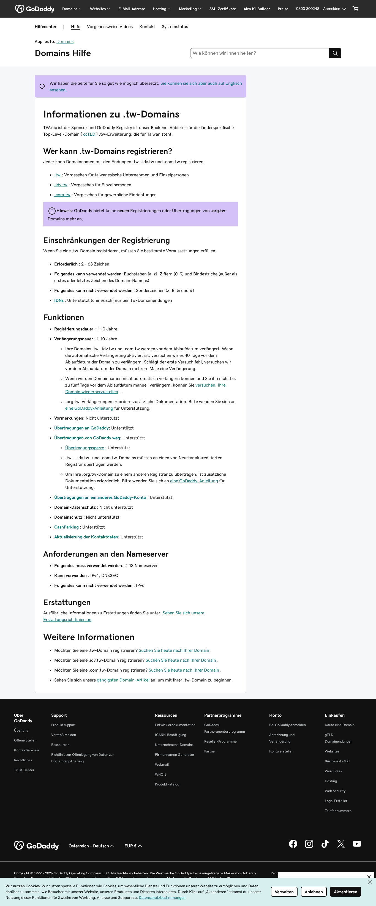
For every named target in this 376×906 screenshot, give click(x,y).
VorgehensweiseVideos (110, 26)
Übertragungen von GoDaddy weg (87, 438)
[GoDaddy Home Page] (37, 845)
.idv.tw (60, 184)
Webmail (162, 764)
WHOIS (161, 774)
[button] (369, 877)
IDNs (59, 300)
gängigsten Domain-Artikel (123, 680)
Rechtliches (23, 760)
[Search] (335, 53)
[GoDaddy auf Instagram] (309, 847)
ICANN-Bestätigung (170, 735)
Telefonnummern (338, 810)
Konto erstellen (281, 751)
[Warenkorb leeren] (355, 9)
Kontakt (147, 26)
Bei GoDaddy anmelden (287, 725)
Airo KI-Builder (257, 9)
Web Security (335, 791)
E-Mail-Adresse (131, 9)
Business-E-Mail (337, 761)
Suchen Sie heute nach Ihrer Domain (174, 650)
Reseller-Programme (220, 741)
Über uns (21, 730)
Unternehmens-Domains (174, 744)
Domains (64, 41)
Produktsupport (63, 725)
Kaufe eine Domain (340, 725)
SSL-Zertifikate (222, 9)
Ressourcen (60, 744)
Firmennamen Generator (174, 754)
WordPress (333, 771)
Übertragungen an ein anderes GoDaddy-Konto (100, 497)
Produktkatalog (167, 784)
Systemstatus (175, 26)
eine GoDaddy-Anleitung (89, 408)
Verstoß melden (63, 735)
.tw (57, 175)
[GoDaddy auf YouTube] (357, 847)
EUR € (130, 846)
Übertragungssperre (84, 447)
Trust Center (24, 770)
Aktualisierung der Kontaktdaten (86, 537)
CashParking (66, 527)
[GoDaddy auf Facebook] (293, 847)
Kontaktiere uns (26, 750)
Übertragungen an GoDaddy (81, 428)
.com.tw (62, 194)
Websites (332, 751)
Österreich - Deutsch (89, 846)
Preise (283, 9)
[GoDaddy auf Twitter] (341, 847)
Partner (210, 751)
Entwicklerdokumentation (175, 725)
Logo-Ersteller (336, 801)
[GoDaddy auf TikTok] (325, 847)
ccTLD (89, 134)
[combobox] (260, 53)
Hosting (331, 781)
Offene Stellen (25, 740)
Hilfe (75, 26)
